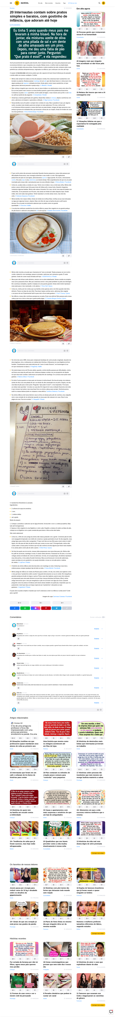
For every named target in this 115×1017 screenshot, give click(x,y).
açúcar (44, 177)
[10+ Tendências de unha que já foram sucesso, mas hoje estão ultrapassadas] (24, 829)
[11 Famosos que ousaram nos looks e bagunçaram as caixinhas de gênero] (91, 981)
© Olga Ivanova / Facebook (51, 100)
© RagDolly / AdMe (36, 366)
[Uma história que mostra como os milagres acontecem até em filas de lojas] (57, 729)
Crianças (45, 780)
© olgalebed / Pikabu (24, 587)
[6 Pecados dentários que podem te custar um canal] (57, 981)
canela (14, 180)
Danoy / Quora (65, 293)
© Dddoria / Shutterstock (15, 343)
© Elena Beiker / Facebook (63, 182)
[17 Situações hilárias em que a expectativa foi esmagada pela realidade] (91, 109)
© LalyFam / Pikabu (24, 562)
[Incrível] (22, 3)
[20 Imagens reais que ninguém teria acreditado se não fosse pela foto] (91, 49)
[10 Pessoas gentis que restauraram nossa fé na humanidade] (91, 20)
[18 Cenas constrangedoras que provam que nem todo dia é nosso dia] (57, 950)
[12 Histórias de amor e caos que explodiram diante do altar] (91, 950)
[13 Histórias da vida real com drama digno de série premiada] (91, 829)
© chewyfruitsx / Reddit (40, 95)
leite (70, 92)
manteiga (36, 81)
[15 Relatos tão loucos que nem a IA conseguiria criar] (91, 80)
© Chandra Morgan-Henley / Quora (55, 298)
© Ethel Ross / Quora (45, 548)
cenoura (53, 98)
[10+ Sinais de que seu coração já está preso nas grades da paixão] (24, 909)
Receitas (12, 8)
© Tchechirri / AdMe (25, 205)
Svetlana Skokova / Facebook (55, 391)
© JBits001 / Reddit (46, 85)
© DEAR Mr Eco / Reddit (49, 276)
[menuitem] (40, 3)
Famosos (79, 895)
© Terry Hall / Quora (46, 286)
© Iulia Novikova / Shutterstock (17, 255)
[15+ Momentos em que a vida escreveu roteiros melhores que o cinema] (91, 798)
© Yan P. (58, 293)
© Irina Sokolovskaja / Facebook (33, 111)
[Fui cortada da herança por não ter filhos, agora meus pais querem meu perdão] (24, 950)
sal (37, 210)
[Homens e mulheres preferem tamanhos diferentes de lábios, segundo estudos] (91, 909)
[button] (19, 602)
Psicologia (79, 780)
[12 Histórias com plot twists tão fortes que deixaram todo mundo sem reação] (57, 875)
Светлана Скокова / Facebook (62, 596)
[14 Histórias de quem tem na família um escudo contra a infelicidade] (24, 798)
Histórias (45, 748)
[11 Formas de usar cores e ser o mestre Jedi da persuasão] (24, 981)
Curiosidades (80, 37)
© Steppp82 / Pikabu (38, 399)
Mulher (12, 849)
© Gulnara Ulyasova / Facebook (25, 196)
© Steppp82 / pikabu (14, 486)
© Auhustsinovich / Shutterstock (17, 156)
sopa (23, 180)
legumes (26, 83)
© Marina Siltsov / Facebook (25, 377)
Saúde (45, 998)
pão (45, 81)
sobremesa (32, 180)
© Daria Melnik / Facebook (52, 568)
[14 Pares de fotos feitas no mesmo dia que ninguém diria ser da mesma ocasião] (57, 909)
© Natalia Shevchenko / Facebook (57, 210)
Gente (78, 68)
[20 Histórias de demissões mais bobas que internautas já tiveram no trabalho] (91, 729)
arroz (26, 92)
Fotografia (46, 969)
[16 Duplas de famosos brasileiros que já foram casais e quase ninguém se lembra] (91, 875)
